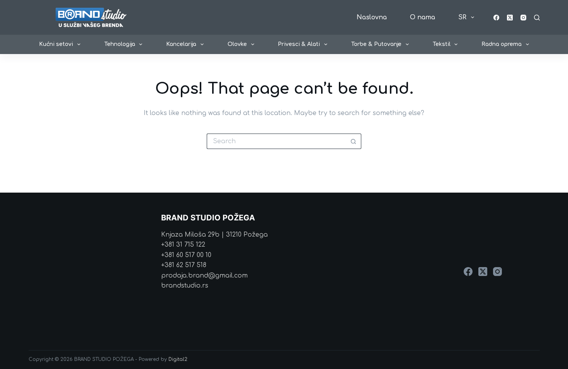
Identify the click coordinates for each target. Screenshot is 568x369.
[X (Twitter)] (510, 17)
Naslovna (372, 17)
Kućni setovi (56, 44)
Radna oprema (501, 44)
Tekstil (442, 44)
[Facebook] (496, 17)
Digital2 (177, 359)
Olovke (237, 44)
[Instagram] (523, 17)
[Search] (537, 17)
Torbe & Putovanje (376, 44)
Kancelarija (181, 44)
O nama (422, 17)
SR (462, 17)
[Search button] (353, 141)
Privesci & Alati (299, 44)
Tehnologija (119, 44)
